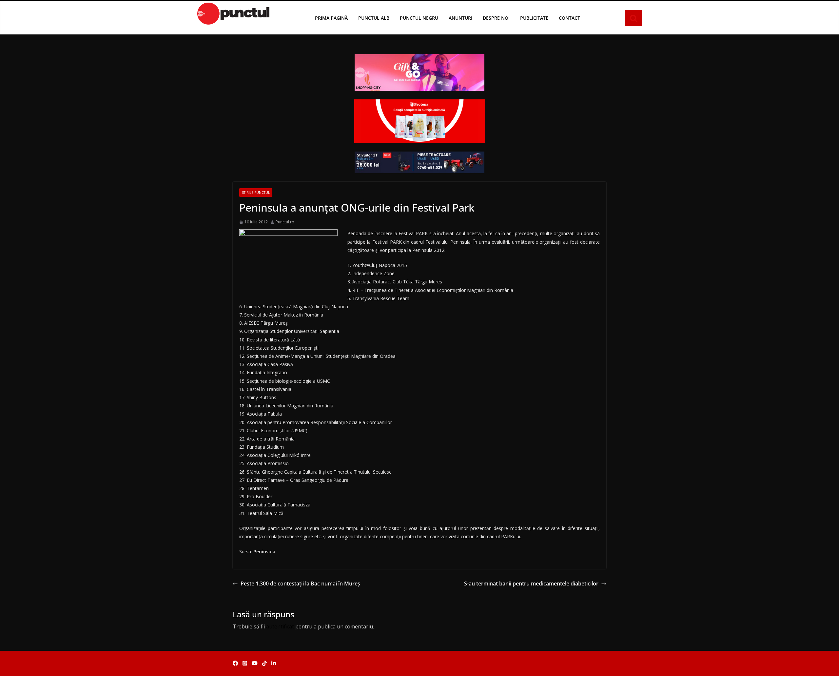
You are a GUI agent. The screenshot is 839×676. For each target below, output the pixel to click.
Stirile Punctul (256, 192)
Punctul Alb (373, 18)
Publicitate (534, 18)
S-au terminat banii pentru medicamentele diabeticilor (531, 583)
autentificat (280, 626)
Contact (569, 18)
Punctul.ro (285, 222)
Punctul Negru (419, 18)
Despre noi (496, 18)
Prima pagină (331, 18)
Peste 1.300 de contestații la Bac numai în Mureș (300, 583)
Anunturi (460, 18)
